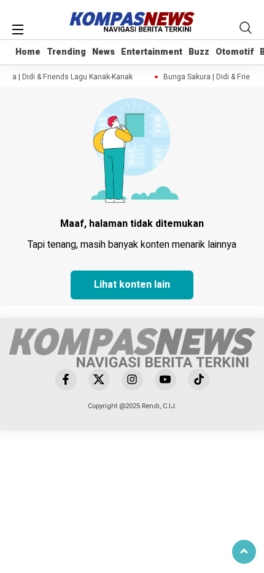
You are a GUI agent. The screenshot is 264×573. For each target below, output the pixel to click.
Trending (66, 51)
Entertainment (151, 51)
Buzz (198, 51)
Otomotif (234, 51)
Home (28, 51)
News (103, 51)
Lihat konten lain (132, 284)
